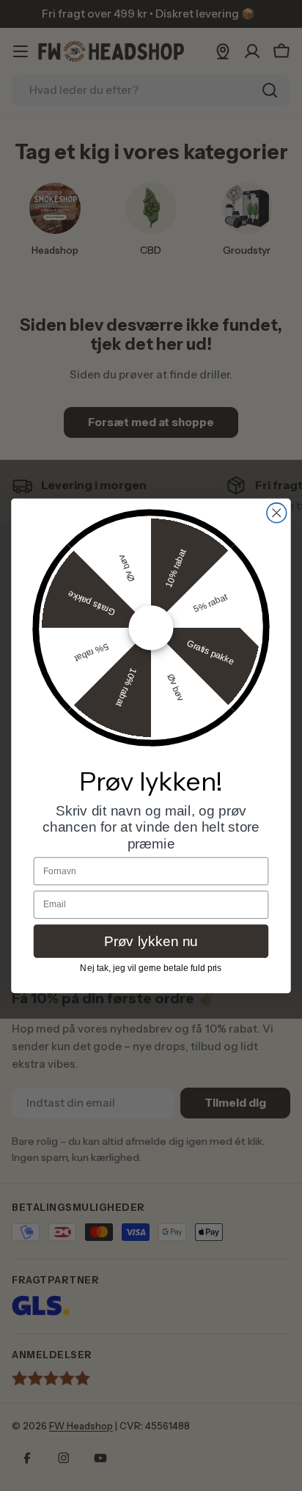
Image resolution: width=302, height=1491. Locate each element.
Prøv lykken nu (151, 940)
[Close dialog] (277, 512)
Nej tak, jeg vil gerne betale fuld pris (150, 967)
